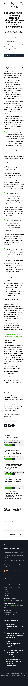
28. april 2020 (8, 491)
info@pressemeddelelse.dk (13, 571)
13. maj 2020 (8, 477)
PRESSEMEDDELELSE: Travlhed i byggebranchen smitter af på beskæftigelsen (15, 635)
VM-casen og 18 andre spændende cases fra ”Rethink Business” (15, 293)
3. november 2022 (9, 448)
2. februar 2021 (8, 461)
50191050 (8, 574)
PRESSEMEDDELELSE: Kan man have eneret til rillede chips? (13, 481)
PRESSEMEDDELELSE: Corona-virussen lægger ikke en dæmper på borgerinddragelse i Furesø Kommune (13, 497)
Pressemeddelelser (10, 31)
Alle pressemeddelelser (19, 30)
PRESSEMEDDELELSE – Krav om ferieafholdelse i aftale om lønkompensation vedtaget (13, 466)
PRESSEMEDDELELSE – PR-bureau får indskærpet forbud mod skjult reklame (13, 451)
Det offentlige (19, 31)
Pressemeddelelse (8, 30)
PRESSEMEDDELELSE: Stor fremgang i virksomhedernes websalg (14, 644)
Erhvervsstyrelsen (10, 421)
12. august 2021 (15, 37)
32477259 (9, 596)
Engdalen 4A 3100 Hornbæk (7, 593)
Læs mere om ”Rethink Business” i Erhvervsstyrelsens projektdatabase (13, 335)
